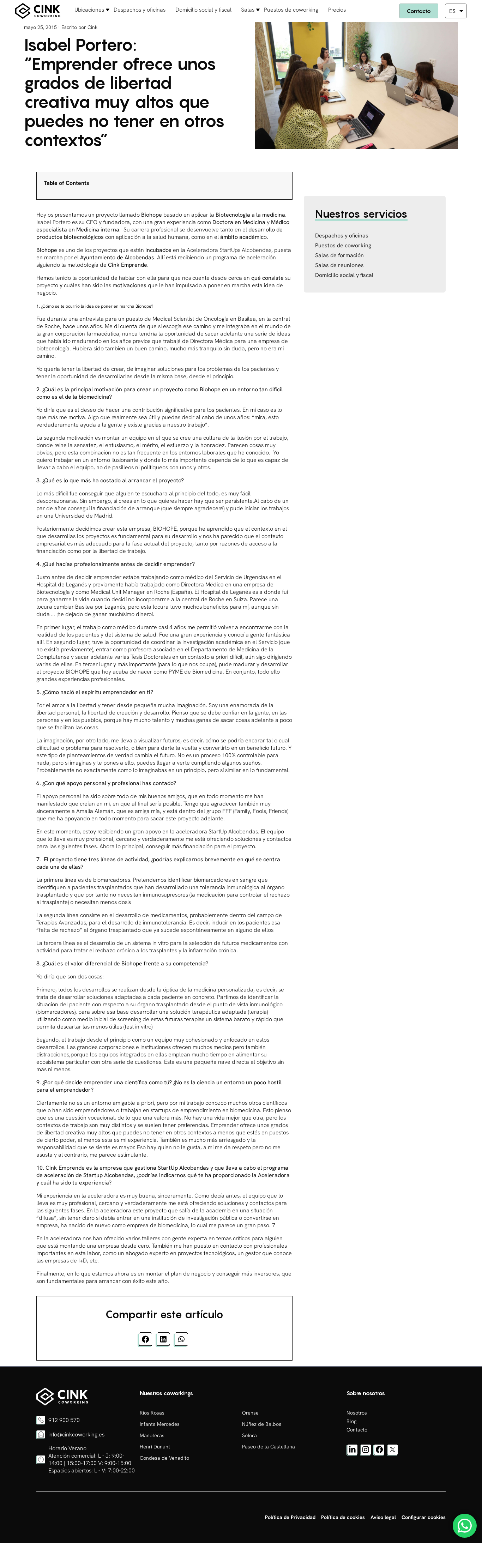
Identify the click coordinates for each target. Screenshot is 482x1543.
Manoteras (152, 1435)
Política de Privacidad (290, 1517)
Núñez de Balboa (262, 1424)
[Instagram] (365, 1454)
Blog (351, 1421)
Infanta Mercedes (160, 1424)
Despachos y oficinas (139, 9)
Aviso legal (383, 1517)
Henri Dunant (155, 1446)
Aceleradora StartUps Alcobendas (229, 250)
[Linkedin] (352, 1454)
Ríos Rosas (152, 1413)
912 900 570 (64, 1420)
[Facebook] (379, 1454)
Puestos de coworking (291, 9)
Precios (337, 9)
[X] (392, 1454)
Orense (250, 1413)
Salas (247, 9)
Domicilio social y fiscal (203, 9)
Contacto (419, 10)
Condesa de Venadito (164, 1458)
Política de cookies (343, 1517)
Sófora (249, 1435)
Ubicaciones (89, 9)
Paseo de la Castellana (268, 1446)
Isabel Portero (53, 222)
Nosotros (357, 1413)
